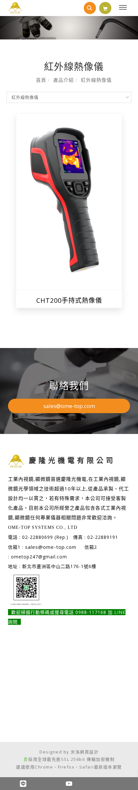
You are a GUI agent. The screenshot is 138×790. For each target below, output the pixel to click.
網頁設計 (89, 752)
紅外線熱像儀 (96, 80)
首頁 (41, 80)
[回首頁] (15, 8)
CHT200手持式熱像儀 (69, 300)
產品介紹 (63, 80)
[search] (90, 8)
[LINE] (23, 783)
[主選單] (124, 8)
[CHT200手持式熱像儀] (69, 201)
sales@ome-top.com (69, 406)
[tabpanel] (69, 27)
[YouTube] (69, 783)
